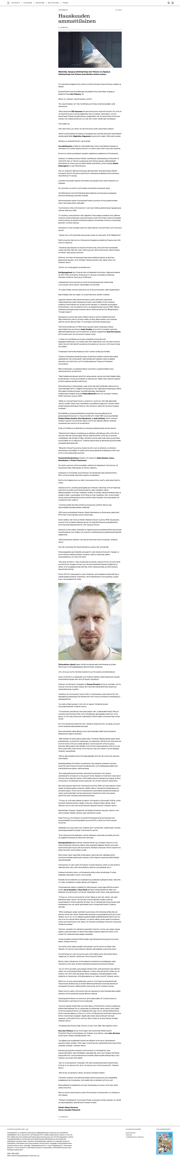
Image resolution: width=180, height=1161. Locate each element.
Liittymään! (90, 586)
